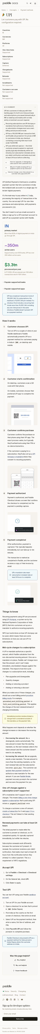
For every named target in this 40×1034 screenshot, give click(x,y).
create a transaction (10, 811)
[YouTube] (22, 1000)
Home (4, 10)
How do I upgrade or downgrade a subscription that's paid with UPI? (21, 162)
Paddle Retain (25, 776)
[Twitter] (18, 1000)
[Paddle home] (20, 986)
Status (7, 991)
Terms (14, 1028)
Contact (23, 995)
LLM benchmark (7, 995)
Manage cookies (22, 1028)
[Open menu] (35, 3)
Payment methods (27, 10)
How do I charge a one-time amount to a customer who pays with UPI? (21, 172)
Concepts (13, 10)
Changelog (22, 991)
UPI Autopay (11, 619)
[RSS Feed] (3, 1000)
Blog (16, 995)
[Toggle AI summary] (35, 107)
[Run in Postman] (7, 1000)
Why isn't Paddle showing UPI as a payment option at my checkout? (21, 167)
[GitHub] (11, 1000)
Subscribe (20, 1019)
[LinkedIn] (15, 1000)
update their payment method (17, 771)
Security (14, 991)
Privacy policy (6, 1028)
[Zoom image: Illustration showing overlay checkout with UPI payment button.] (21, 364)
